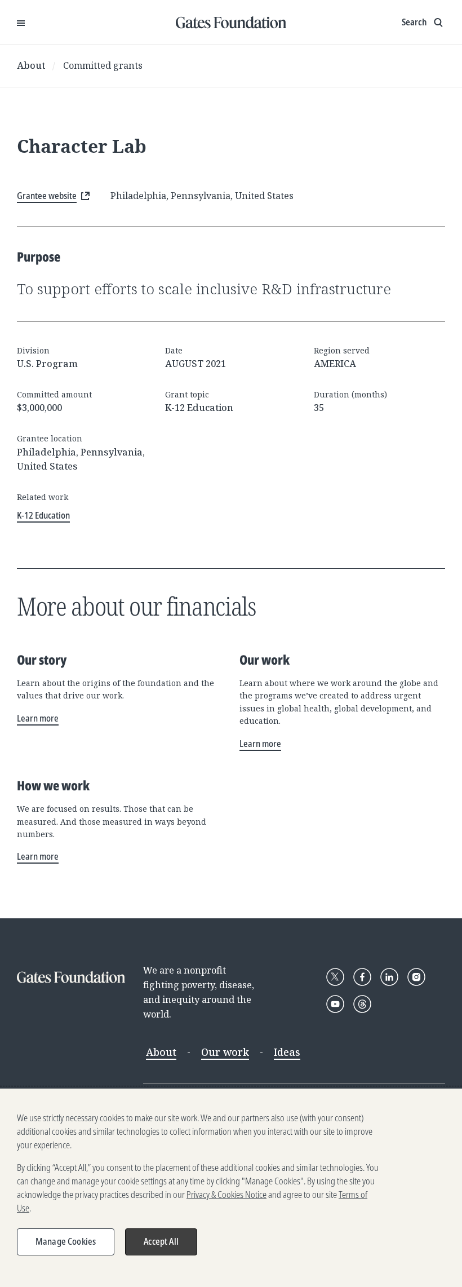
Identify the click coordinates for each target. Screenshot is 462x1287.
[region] (231, 1188)
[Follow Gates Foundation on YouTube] (335, 1004)
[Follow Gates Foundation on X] (335, 977)
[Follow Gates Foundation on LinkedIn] (389, 977)
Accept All (161, 1241)
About (31, 65)
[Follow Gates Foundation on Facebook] (362, 977)
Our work (225, 1052)
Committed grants (103, 65)
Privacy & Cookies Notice (226, 1194)
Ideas (287, 1052)
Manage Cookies (65, 1241)
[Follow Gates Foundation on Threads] (362, 1004)
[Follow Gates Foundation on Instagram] (416, 977)
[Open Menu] (21, 23)
